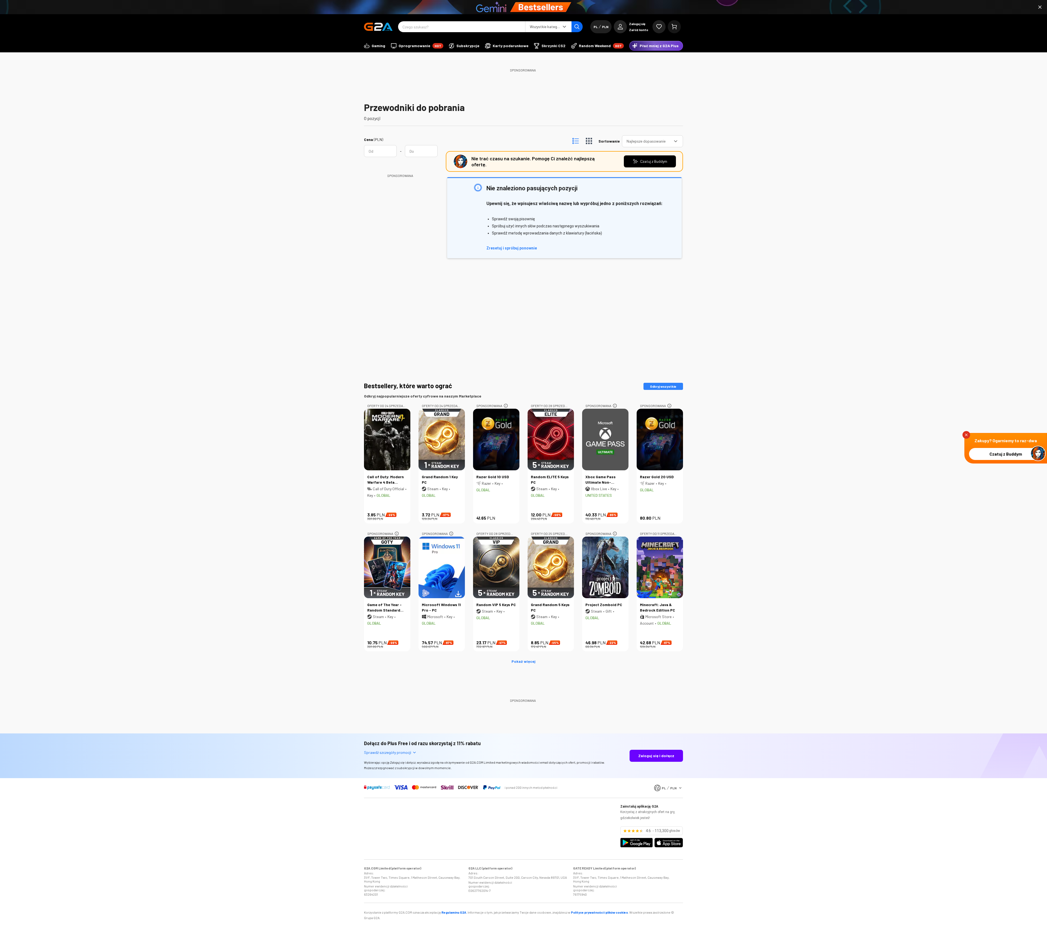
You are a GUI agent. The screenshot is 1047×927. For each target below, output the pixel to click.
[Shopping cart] (674, 26)
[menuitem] (374, 45)
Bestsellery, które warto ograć (408, 386)
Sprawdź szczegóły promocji (387, 752)
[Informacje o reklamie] (506, 406)
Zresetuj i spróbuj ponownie (511, 248)
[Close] (1040, 7)
